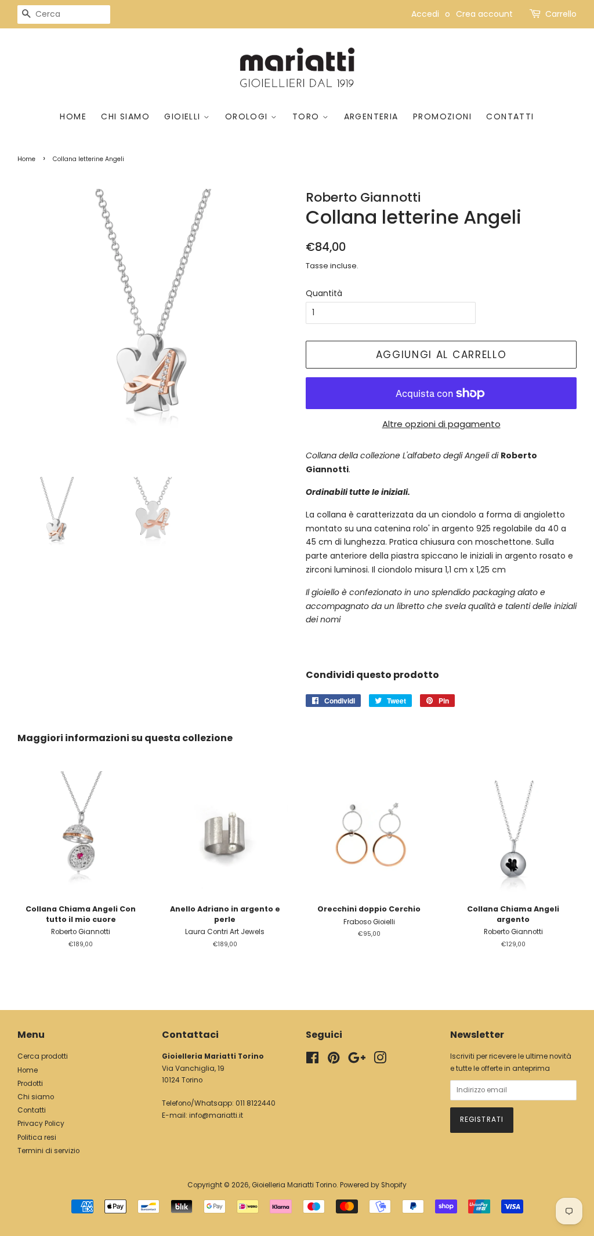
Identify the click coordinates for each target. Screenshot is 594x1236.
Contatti (510, 116)
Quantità (324, 293)
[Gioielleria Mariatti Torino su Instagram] (380, 1060)
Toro (307, 116)
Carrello (561, 14)
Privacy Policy (40, 1123)
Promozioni (442, 116)
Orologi (248, 116)
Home (73, 116)
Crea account (484, 14)
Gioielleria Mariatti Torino (294, 1185)
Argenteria (371, 116)
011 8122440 (256, 1103)
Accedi (425, 14)
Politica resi (36, 1137)
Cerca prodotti (42, 1056)
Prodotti (30, 1083)
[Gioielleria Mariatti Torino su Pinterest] (333, 1060)
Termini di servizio (48, 1150)
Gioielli (184, 116)
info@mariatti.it (216, 1115)
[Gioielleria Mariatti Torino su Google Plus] (356, 1060)
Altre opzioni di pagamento (441, 424)
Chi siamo (125, 116)
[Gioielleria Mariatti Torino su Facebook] (312, 1060)
